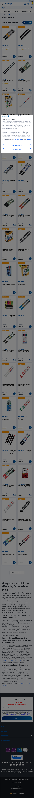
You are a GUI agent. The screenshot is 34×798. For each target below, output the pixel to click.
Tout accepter (17, 149)
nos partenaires (18, 139)
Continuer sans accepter (24, 116)
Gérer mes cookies (17, 145)
